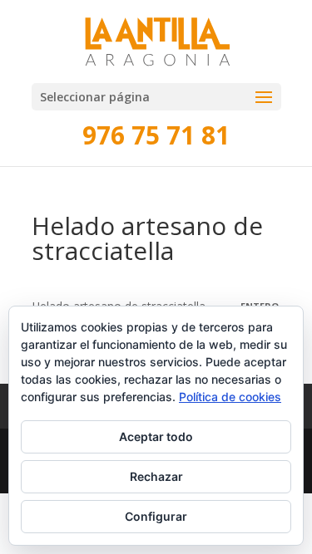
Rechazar (156, 476)
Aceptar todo (156, 436)
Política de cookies (230, 397)
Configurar (156, 516)
